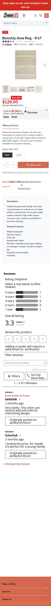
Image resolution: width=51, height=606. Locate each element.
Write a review (29, 41)
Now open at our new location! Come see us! (25, 5)
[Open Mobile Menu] (46, 15)
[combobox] (25, 23)
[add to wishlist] (13, 165)
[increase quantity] (7, 163)
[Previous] (6, 65)
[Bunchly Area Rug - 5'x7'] (25, 64)
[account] (35, 15)
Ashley (8, 44)
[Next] (44, 65)
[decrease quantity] (7, 166)
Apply (6, 117)
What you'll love (10, 125)
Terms (14, 117)
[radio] (7, 155)
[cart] (40, 15)
